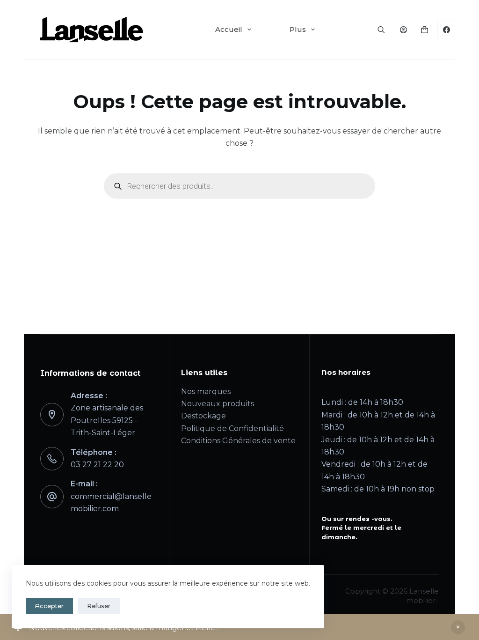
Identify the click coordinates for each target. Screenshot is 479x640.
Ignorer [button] (458, 627)
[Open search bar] (381, 29)
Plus (298, 29)
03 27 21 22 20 (97, 464)
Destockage (203, 415)
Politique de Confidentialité (232, 428)
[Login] (403, 29)
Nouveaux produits (217, 403)
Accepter (49, 606)
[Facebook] (446, 29)
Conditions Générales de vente (238, 440)
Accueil (228, 29)
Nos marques (206, 391)
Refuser (98, 606)
